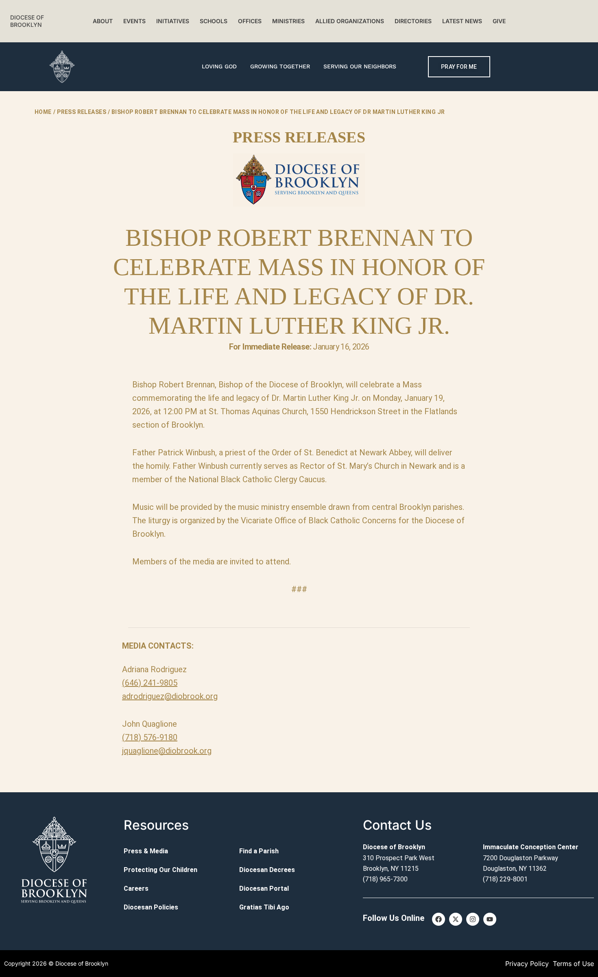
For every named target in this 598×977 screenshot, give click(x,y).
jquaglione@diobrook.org (167, 751)
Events (134, 20)
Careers (136, 888)
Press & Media (146, 851)
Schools (213, 20)
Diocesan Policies (151, 907)
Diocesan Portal (264, 888)
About (103, 20)
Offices (250, 20)
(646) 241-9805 (149, 683)
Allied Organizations (349, 20)
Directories (413, 20)
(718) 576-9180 (149, 737)
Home (43, 112)
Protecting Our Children (160, 870)
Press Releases (81, 112)
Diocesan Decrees (267, 870)
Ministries (288, 20)
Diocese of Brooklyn (27, 21)
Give (499, 20)
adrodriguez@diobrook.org (170, 696)
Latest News (462, 20)
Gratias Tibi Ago (264, 907)
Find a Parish (259, 851)
